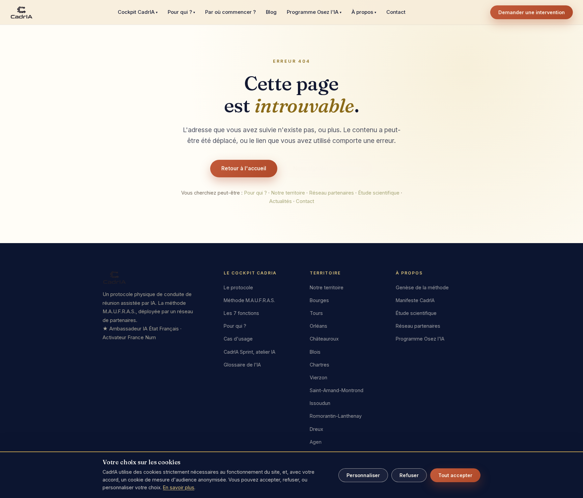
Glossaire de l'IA (242, 365)
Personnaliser (363, 475)
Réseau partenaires (331, 193)
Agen (316, 442)
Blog (271, 12)
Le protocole (238, 287)
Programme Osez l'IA (314, 12)
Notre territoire (288, 193)
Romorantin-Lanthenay (336, 416)
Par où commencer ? (230, 12)
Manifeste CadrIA (415, 300)
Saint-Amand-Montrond (336, 390)
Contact (396, 12)
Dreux (316, 429)
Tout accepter (455, 475)
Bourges (319, 300)
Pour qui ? (181, 12)
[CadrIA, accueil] (155, 277)
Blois (315, 351)
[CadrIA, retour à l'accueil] (21, 12)
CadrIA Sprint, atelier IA (249, 351)
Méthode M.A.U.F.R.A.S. (249, 300)
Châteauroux (324, 339)
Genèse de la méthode (422, 287)
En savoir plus (178, 487)
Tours (316, 313)
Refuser (409, 475)
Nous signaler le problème (327, 168)
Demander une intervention (531, 12)
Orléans (318, 326)
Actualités (280, 201)
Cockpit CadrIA (138, 12)
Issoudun (320, 403)
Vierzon (318, 377)
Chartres (319, 365)
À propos (364, 12)
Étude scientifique (378, 193)
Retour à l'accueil (243, 168)
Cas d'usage (238, 339)
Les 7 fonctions (241, 313)
